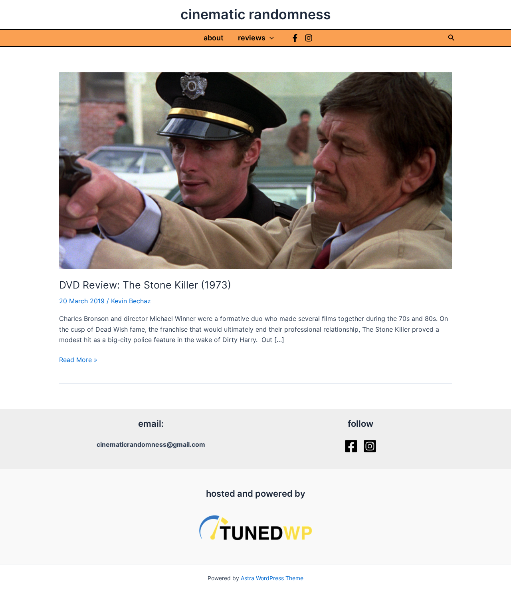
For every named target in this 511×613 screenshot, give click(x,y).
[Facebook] (295, 38)
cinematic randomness (255, 14)
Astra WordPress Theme (272, 578)
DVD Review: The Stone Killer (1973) (145, 285)
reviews (251, 38)
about (214, 38)
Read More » (78, 360)
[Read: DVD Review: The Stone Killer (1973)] (255, 170)
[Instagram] (309, 38)
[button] (269, 38)
